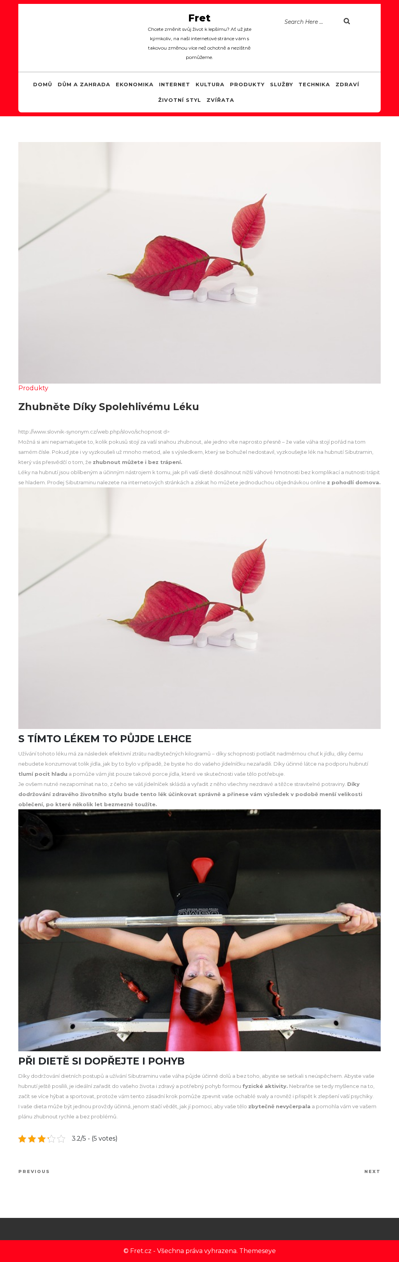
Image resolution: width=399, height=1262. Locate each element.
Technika (314, 84)
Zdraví (347, 84)
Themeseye (257, 1251)
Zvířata (220, 100)
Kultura (210, 84)
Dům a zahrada (84, 84)
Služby (281, 84)
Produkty (247, 84)
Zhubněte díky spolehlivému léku (108, 406)
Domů (42, 84)
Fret (199, 18)
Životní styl (179, 100)
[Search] (359, 22)
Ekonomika (135, 84)
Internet (174, 84)
